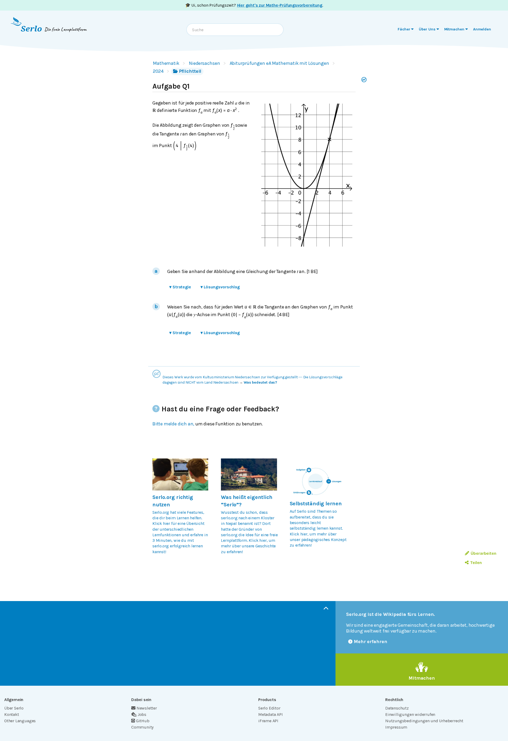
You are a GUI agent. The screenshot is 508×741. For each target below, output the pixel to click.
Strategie (180, 286)
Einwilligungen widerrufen (410, 714)
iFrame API (268, 720)
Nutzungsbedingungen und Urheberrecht (424, 720)
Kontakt (11, 714)
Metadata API (270, 714)
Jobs (142, 714)
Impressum (396, 727)
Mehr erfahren (370, 641)
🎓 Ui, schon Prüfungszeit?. (254, 5)
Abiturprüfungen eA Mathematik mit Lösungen (279, 63)
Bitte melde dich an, (173, 424)
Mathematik (166, 63)
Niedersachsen (204, 63)
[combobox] (235, 29)
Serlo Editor (269, 708)
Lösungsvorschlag (220, 286)
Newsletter (147, 708)
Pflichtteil (190, 71)
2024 (158, 71)
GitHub (142, 720)
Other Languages (20, 720)
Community (142, 727)
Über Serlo (14, 708)
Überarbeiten (483, 553)
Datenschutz (397, 708)
